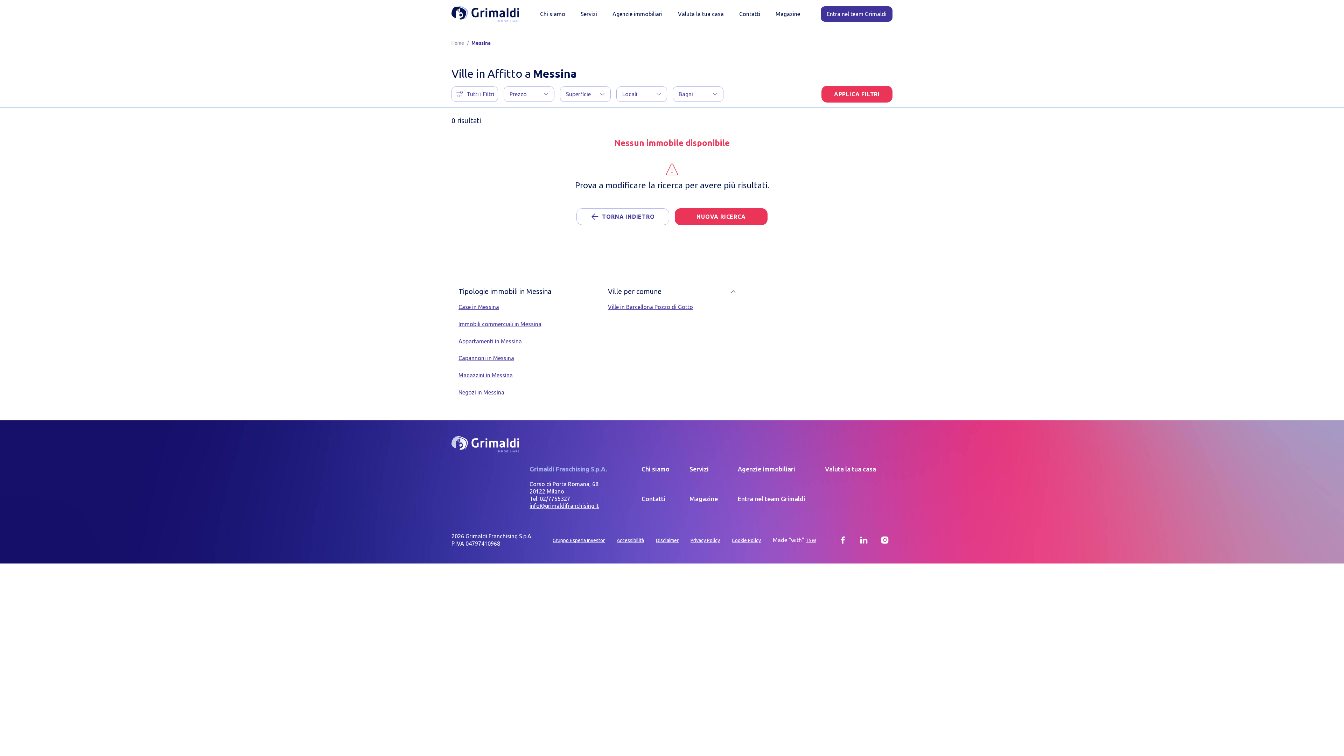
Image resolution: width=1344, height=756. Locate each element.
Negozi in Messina (481, 392)
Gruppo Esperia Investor (579, 540)
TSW (811, 540)
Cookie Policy (746, 540)
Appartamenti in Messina (490, 341)
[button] (529, 94)
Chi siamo (552, 14)
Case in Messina (478, 307)
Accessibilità (630, 540)
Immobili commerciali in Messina (499, 324)
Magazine (788, 14)
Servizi (589, 14)
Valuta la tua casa (701, 14)
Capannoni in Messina (486, 358)
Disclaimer (667, 540)
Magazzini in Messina (485, 375)
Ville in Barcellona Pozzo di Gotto (650, 307)
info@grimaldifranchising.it (564, 506)
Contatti (749, 14)
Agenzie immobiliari (637, 14)
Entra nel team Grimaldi (771, 498)
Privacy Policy (705, 540)
